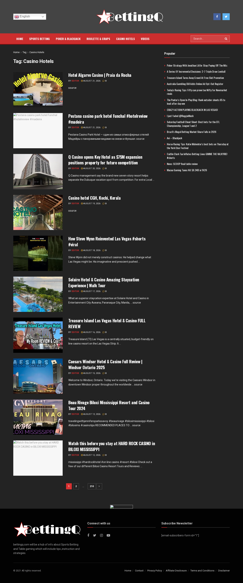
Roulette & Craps (98, 39)
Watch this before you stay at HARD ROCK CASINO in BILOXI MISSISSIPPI (111, 446)
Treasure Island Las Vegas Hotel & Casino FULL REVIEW (106, 323)
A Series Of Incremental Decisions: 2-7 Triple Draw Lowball (196, 71)
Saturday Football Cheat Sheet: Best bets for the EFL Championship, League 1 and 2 (193, 124)
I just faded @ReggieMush (180, 116)
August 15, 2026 (91, 373)
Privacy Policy (154, 570)
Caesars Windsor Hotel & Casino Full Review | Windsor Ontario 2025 (105, 364)
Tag (24, 52)
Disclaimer (224, 570)
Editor (75, 81)
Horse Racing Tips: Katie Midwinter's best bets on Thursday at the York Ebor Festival (198, 146)
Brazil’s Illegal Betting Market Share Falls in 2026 (191, 132)
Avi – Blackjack (174, 138)
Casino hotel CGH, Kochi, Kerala (94, 198)
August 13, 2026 (91, 414)
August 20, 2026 (91, 168)
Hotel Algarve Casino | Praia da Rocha (99, 75)
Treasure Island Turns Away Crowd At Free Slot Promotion (195, 78)
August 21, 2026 (91, 81)
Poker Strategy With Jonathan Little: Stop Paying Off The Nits (197, 65)
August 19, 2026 (91, 203)
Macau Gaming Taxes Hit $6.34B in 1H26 (187, 170)
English (24, 16)
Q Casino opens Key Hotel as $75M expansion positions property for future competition (105, 160)
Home (19, 39)
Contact (139, 570)
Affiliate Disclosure (176, 570)
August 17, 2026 (91, 291)
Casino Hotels (125, 39)
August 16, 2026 (91, 332)
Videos (145, 39)
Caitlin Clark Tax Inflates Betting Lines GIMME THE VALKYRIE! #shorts (197, 156)
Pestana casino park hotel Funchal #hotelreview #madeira (108, 119)
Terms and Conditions (202, 570)
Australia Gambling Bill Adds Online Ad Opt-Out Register (195, 84)
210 (92, 486)
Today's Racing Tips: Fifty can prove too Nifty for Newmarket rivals (197, 92)
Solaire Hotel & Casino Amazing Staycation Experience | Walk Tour (103, 282)
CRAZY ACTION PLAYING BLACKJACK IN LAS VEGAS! (192, 110)
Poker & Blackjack (68, 39)
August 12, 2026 (91, 455)
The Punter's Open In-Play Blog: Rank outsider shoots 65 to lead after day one (196, 102)
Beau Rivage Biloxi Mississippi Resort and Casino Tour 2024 (109, 405)
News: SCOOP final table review (182, 164)
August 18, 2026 (91, 250)
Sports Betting (39, 39)
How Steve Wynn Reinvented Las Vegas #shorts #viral (106, 241)
